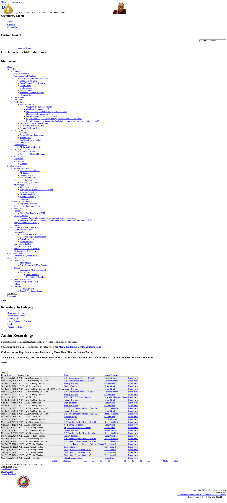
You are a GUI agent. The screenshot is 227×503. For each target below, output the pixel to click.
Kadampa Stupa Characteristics (33, 237)
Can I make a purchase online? (39, 107)
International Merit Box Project (33, 270)
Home (9, 67)
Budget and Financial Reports (32, 154)
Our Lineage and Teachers (25, 76)
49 (133, 460)
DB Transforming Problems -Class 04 (79, 433)
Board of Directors (27, 152)
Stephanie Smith (26, 95)
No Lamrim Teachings (73, 425)
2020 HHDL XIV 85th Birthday (77, 397)
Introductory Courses (16, 316)
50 (141, 460)
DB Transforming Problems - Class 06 (80, 441)
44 (93, 460)
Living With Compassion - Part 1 (77, 450)
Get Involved (19, 260)
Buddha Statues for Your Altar (26, 227)
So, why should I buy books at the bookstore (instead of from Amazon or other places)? (62, 121)
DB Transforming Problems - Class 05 (80, 438)
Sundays (10, 324)
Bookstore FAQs (27, 104)
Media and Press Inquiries (30, 147)
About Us (11, 69)
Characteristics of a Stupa (30, 234)
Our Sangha (19, 97)
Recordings (12, 293)
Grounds (23, 163)
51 (149, 460)
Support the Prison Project (37, 277)
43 (85, 460)
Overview (18, 71)
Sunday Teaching (71, 383)
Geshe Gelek (25, 85)
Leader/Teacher (111, 375)
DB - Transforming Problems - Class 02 (80, 414)
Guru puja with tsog (28, 192)
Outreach (17, 286)
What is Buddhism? (22, 74)
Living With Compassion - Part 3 (77, 455)
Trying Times (69, 447)
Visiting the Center (21, 130)
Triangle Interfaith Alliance (31, 291)
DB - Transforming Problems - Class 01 (80, 408)
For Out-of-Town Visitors (30, 140)
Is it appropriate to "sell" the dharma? (41, 116)
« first (54, 460)
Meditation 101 (26, 173)
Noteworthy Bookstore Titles (32, 126)
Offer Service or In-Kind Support (34, 265)
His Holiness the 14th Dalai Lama (34, 78)
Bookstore (18, 102)
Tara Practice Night (28, 197)
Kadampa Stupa (20, 232)
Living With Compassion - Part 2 (77, 452)
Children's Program (15, 253)
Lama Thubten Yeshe (29, 81)
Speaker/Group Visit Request (26, 282)
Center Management (22, 149)
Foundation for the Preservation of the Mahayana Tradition (201, 495)
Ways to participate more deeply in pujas (36, 189)
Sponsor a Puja (26, 199)
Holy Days (18, 208)
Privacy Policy (7, 471)
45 (101, 460)
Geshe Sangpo (26, 88)
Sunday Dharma (26, 175)
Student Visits (25, 137)
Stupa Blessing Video (73, 458)
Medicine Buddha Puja (29, 194)
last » (176, 460)
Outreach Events (27, 289)
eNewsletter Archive (22, 279)
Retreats (17, 211)
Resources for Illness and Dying (27, 206)
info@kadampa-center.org (12, 469)
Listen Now (133, 378)
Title (66, 375)
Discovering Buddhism (29, 182)
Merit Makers (25, 263)
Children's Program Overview (26, 256)
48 (125, 460)
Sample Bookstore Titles (30, 128)
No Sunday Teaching (73, 419)
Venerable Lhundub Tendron (32, 93)
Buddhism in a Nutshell (30, 171)
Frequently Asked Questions (31, 135)
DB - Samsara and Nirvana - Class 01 (79, 378)
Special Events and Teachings (19, 321)
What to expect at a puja (30, 187)
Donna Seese (109, 427)
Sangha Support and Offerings (26, 222)
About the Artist (26, 241)
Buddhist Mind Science (29, 178)
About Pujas (19, 185)
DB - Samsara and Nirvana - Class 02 (79, 381)
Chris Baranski (110, 419)
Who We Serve (32, 274)
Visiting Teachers (21, 215)
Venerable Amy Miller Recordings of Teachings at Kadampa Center (48, 218)
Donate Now (19, 159)
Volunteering (19, 161)
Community (12, 258)
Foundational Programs (23, 180)
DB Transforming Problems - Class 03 (80, 422)
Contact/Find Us (20, 145)
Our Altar (18, 100)
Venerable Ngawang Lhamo (116, 397)
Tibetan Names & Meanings (25, 251)
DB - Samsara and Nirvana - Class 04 (79, 392)
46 (109, 460)
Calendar (11, 24)
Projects (17, 267)
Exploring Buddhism (28, 204)
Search (4, 363)
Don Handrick (110, 444)
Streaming (11, 296)
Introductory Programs (23, 168)
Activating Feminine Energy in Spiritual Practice (84, 444)
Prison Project (26, 272)
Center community (21, 142)
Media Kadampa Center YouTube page (80, 346)
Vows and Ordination (22, 244)
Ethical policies (20, 156)
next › (165, 460)
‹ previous (67, 460)
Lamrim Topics (70, 386)
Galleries (17, 284)
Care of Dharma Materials (24, 246)
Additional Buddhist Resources (27, 248)
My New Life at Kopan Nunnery (77, 427)
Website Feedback (8, 474)
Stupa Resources (27, 239)
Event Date (6, 375)
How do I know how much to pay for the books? (46, 111)
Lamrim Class (13, 318)
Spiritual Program (14, 166)
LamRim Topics (70, 403)
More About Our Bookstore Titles (34, 123)
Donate (10, 22)
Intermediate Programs (23, 201)
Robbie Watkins (26, 90)
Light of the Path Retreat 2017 (32, 213)
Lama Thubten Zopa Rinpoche (33, 83)
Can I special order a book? (37, 109)
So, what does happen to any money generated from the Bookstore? (54, 119)
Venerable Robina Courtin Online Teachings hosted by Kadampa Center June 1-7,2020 (56, 220)
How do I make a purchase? (38, 114)
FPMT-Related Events (23, 230)
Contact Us (12, 27)
